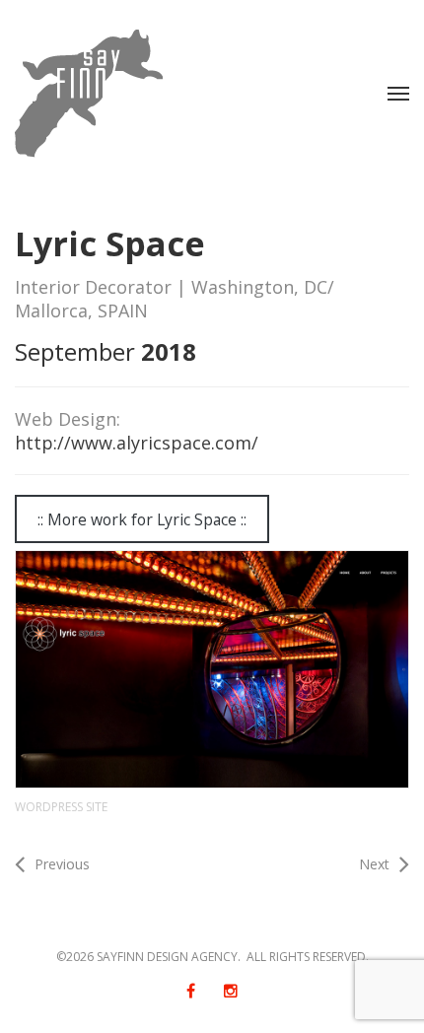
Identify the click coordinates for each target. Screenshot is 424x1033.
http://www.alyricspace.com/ (136, 442)
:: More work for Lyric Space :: (142, 519)
